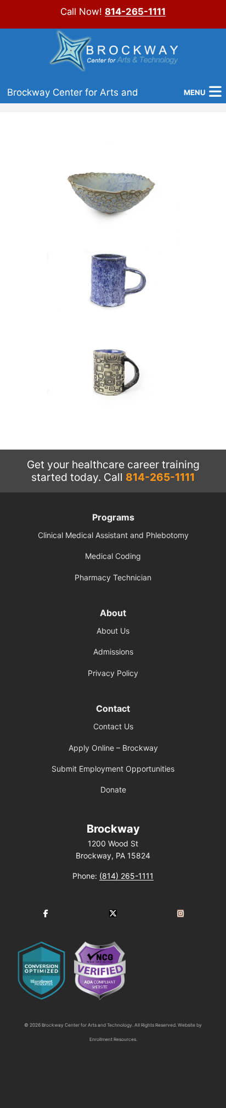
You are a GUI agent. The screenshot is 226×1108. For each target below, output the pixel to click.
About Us (113, 630)
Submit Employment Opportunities (113, 768)
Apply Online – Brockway (113, 747)
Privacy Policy (113, 673)
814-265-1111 (135, 11)
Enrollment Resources (112, 1039)
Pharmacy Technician (113, 577)
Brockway (113, 828)
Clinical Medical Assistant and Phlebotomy (113, 535)
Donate (113, 789)
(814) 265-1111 (126, 875)
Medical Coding (113, 556)
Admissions (113, 651)
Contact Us (113, 726)
